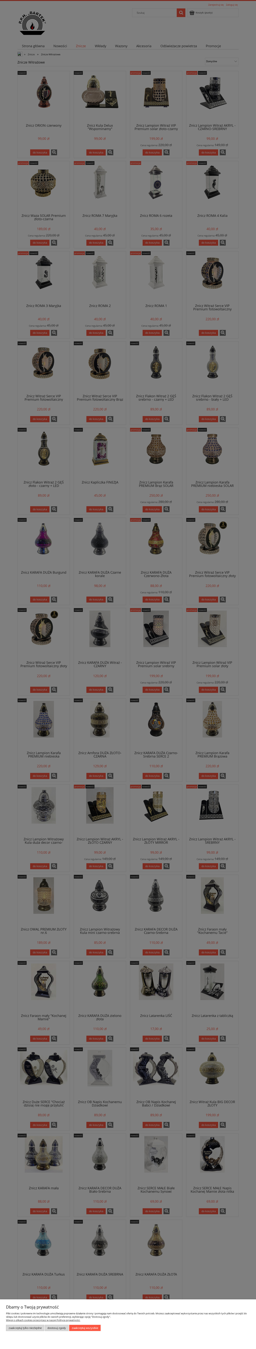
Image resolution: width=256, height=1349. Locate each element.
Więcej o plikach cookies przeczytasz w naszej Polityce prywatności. (43, 1320)
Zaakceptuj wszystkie (85, 1328)
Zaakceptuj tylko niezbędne (25, 1328)
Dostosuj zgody (56, 1328)
